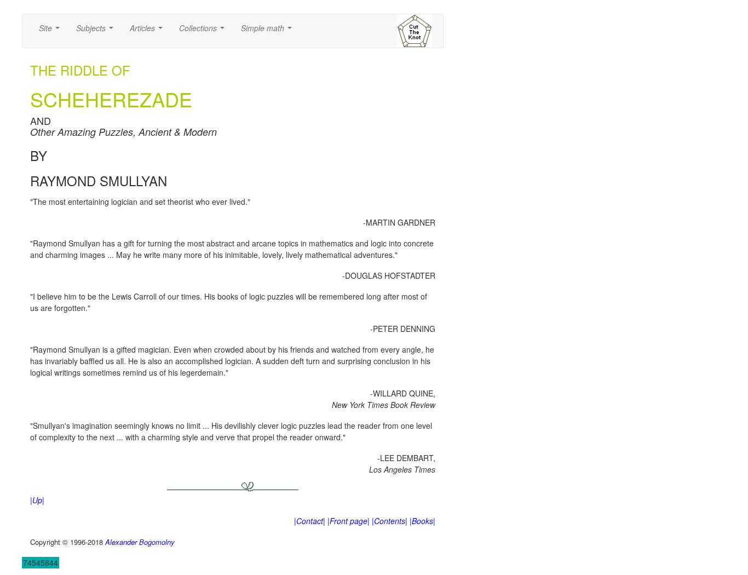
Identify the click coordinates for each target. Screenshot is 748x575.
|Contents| (389, 520)
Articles (148, 31)
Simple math (268, 31)
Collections (204, 31)
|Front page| (348, 520)
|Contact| (309, 520)
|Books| (422, 520)
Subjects (97, 31)
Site (51, 31)
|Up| (37, 500)
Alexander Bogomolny (140, 542)
